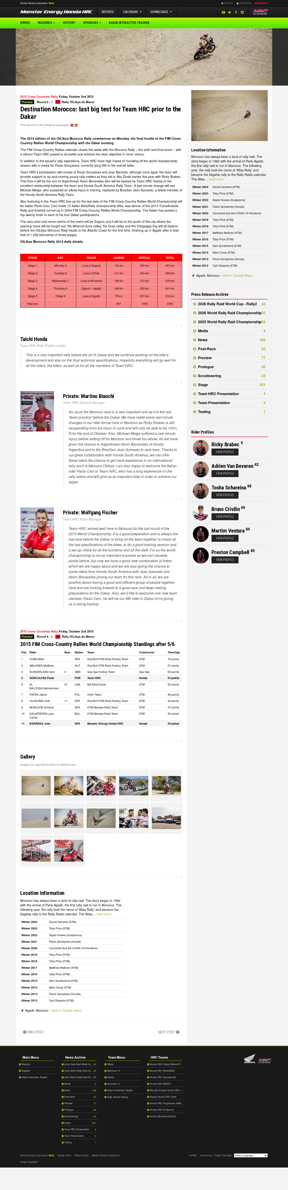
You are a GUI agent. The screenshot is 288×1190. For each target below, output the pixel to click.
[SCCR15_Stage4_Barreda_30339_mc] (133, 818)
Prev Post (35, 1032)
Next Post (166, 1032)
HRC (34, 3)
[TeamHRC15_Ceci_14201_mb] (68, 850)
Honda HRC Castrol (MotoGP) (165, 1064)
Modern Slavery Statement (105, 1155)
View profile (225, 452)
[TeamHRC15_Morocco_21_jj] (36, 850)
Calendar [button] (131, 12)
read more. (104, 914)
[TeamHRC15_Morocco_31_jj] (166, 818)
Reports (108, 12)
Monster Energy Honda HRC (56, 12)
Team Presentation (231, 402)
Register (245, 3)
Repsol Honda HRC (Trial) (162, 1096)
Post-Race (231, 348)
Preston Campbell (230, 552)
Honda (261, 3)
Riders (25, 22)
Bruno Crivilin (226, 509)
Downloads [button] (160, 12)
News (231, 339)
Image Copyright (28, 1161)
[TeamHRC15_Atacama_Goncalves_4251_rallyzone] (166, 785)
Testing (231, 411)
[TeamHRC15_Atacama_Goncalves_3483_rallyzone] (101, 818)
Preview (231, 357)
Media (231, 330)
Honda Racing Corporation (264, 1061)
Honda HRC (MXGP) (160, 1083)
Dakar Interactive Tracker (129, 22)
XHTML (193, 1155)
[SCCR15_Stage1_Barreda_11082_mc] (68, 818)
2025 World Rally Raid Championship (231, 321)
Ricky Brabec (225, 444)
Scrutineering (231, 375)
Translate (227, 1155)
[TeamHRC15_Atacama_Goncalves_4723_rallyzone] (133, 785)
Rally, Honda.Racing (117, 1097)
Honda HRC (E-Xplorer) (161, 1109)
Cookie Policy (64, 1155)
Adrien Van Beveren (232, 466)
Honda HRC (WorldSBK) (162, 1070)
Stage (231, 384)
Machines (45, 22)
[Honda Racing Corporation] (260, 12)
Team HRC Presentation (231, 393)
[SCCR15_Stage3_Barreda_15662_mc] (36, 785)
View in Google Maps (66, 1010)
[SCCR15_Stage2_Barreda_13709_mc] (68, 785)
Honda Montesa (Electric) (162, 1116)
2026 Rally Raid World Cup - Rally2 (231, 303)
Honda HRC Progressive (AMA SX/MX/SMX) (166, 1103)
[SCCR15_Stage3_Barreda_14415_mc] (36, 818)
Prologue (231, 366)
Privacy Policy (81, 1155)
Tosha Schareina (229, 487)
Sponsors (91, 22)
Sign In (228, 3)
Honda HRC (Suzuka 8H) (162, 1077)
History (69, 22)
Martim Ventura (228, 531)
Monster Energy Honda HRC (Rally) (166, 1090)
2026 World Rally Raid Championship (231, 312)
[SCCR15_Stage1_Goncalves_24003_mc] (101, 785)
